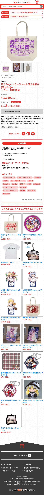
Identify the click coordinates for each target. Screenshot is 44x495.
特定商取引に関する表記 (32, 468)
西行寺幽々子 (32, 190)
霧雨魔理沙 (36, 184)
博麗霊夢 (22, 184)
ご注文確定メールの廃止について (19, 16)
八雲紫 (29, 184)
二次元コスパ (11, 77)
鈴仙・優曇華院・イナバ (18, 181)
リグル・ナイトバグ (9, 177)
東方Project (10, 75)
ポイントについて (16, 102)
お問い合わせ (7, 465)
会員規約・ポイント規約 (10, 468)
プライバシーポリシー (10, 471)
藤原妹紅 (14, 184)
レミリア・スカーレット (10, 190)
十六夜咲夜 (23, 187)
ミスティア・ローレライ (24, 177)
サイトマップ (28, 471)
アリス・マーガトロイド (10, 187)
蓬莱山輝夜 (6, 184)
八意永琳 (30, 181)
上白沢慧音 (37, 177)
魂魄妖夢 (22, 190)
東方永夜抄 (6, 194)
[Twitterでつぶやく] (23, 133)
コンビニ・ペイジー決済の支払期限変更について (23, 12)
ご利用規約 (27, 465)
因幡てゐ (5, 181)
